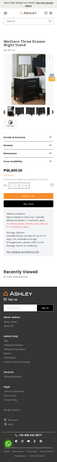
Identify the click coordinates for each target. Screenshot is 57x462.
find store (13, 420)
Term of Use (10, 395)
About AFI (9, 326)
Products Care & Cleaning (17, 361)
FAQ (6, 340)
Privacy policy (31, 451)
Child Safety (10, 357)
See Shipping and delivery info (23, 251)
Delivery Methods (12, 376)
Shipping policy (21, 456)
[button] (51, 13)
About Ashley (10, 321)
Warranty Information (14, 349)
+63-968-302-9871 (30, 435)
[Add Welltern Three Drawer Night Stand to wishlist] (51, 185)
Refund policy (18, 451)
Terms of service (46, 451)
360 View (10, 126)
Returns (8, 353)
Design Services (12, 409)
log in (10, 424)
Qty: (5, 185)
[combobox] (28, 21)
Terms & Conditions (14, 391)
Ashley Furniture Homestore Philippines (26, 448)
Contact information (37, 456)
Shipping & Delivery (13, 345)
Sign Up (45, 308)
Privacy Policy (10, 399)
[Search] (50, 21)
